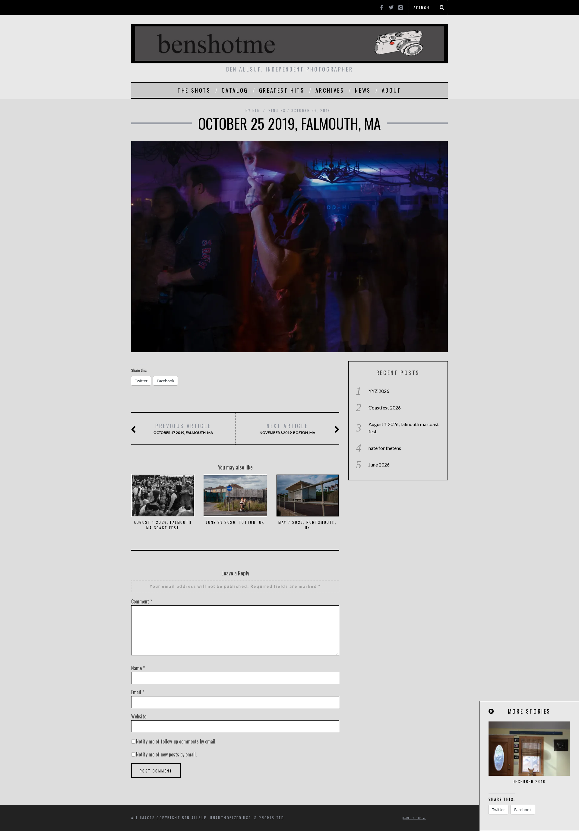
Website (138, 716)
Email (137, 692)
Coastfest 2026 (385, 407)
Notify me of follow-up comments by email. (176, 741)
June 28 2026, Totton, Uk (235, 522)
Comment (141, 601)
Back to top (413, 818)
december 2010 (529, 781)
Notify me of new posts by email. (166, 754)
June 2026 (379, 464)
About (391, 90)
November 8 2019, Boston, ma (287, 428)
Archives (329, 90)
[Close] (492, 711)
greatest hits (282, 90)
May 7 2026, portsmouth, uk (307, 525)
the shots (194, 90)
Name (138, 668)
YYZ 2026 (379, 391)
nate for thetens (385, 448)
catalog (235, 90)
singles (277, 110)
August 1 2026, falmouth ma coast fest (162, 525)
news (363, 90)
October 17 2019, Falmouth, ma (183, 428)
